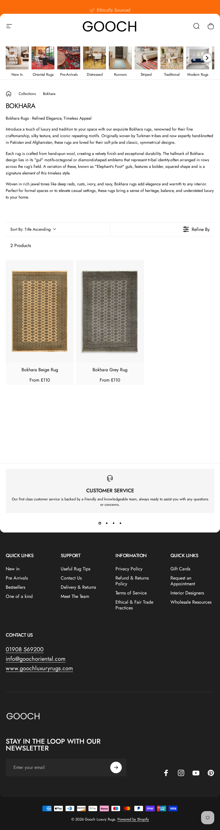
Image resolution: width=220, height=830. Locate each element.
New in (12, 569)
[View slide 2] (106, 523)
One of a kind (19, 596)
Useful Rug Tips (75, 569)
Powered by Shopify (133, 819)
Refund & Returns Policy (132, 581)
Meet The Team (75, 596)
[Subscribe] (116, 767)
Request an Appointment (182, 581)
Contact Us (71, 578)
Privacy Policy (128, 569)
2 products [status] (20, 245)
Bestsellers (15, 587)
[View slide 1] (99, 523)
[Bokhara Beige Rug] (40, 311)
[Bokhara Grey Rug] (110, 311)
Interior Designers (187, 593)
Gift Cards (180, 569)
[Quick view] (66, 268)
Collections (27, 93)
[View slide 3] (113, 523)
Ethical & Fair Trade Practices (134, 605)
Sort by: (30, 229)
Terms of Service (131, 593)
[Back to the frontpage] (8, 94)
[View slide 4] (120, 523)
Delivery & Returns (78, 587)
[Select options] (66, 280)
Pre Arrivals (17, 578)
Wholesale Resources (190, 602)
